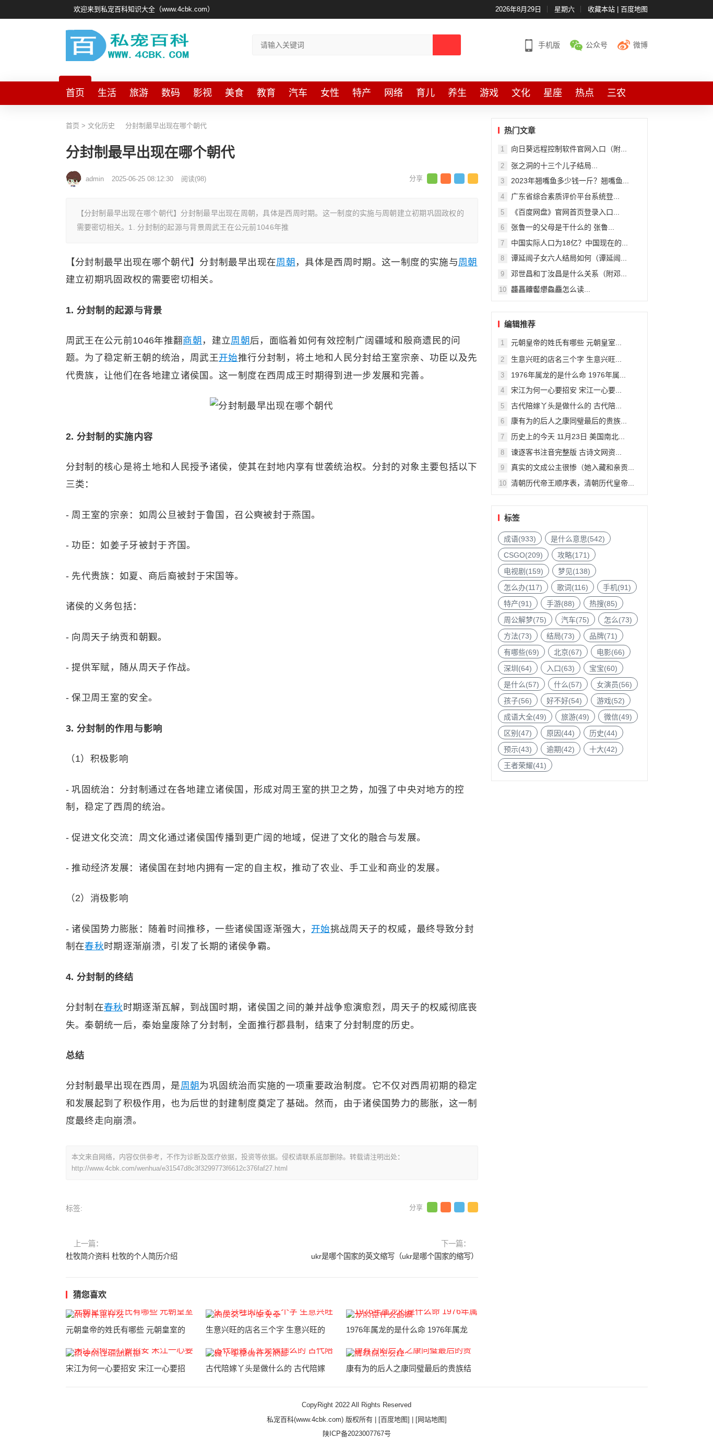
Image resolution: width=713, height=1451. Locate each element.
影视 (202, 93)
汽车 (298, 93)
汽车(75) (575, 620)
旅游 (138, 93)
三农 (616, 93)
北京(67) (568, 652)
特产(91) (518, 603)
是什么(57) (521, 684)
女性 (329, 93)
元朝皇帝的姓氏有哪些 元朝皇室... (566, 342)
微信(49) (618, 717)
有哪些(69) (521, 652)
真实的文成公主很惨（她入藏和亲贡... (572, 467)
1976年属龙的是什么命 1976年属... (568, 375)
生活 (107, 93)
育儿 (425, 93)
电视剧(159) (523, 571)
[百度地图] (394, 1419)
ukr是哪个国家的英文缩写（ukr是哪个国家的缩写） (394, 1256)
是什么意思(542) (578, 539)
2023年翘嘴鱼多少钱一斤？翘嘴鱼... (570, 180)
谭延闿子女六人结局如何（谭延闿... (569, 258)
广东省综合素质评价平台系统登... (565, 196)
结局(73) (560, 636)
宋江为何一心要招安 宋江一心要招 (125, 1368)
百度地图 (634, 9)
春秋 (94, 946)
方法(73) (518, 636)
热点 (584, 93)
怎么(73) (618, 620)
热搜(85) (603, 603)
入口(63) (560, 668)
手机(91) (617, 587)
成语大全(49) (525, 717)
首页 (75, 93)
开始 (228, 357)
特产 (361, 93)
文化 (521, 93)
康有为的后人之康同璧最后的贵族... (569, 421)
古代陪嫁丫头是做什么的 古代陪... (566, 406)
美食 (234, 93)
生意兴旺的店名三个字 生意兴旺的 (265, 1329)
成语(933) (520, 539)
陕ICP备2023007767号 (357, 1433)
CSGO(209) (523, 555)
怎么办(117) (523, 587)
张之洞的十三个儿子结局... (554, 165)
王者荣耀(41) (525, 765)
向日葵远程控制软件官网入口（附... (569, 149)
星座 (552, 93)
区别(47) (518, 733)
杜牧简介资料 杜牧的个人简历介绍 (121, 1256)
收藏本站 (601, 9)
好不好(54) (564, 701)
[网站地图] (431, 1419)
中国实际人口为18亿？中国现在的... (569, 243)
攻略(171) (573, 555)
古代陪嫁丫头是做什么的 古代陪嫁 (265, 1368)
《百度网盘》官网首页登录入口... (565, 212)
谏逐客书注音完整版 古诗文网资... (566, 452)
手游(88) (560, 603)
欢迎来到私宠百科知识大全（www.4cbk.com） (144, 9)
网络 (393, 93)
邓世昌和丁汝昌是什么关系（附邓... (569, 273)
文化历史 (101, 125)
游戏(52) (611, 701)
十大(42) (603, 749)
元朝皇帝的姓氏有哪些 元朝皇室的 (125, 1329)
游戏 (489, 93)
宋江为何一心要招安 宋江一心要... (566, 390)
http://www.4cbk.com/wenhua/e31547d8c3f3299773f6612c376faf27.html (180, 1168)
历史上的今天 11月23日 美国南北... (568, 436)
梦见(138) (574, 571)
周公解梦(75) (525, 620)
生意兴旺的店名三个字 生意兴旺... (566, 359)
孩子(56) (518, 701)
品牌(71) (603, 636)
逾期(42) (560, 749)
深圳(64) (518, 668)
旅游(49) (575, 717)
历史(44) (603, 733)
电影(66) (611, 652)
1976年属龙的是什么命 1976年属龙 (407, 1329)
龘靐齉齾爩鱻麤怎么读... (550, 289)
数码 (170, 93)
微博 (640, 45)
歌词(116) (572, 587)
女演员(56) (614, 684)
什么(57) (568, 684)
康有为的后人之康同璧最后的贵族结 (408, 1368)
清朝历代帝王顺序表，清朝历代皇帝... (572, 483)
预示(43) (518, 749)
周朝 (285, 262)
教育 (266, 93)
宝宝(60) (603, 668)
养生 (457, 93)
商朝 (192, 340)
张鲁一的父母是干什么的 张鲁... (562, 227)
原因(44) (560, 733)
